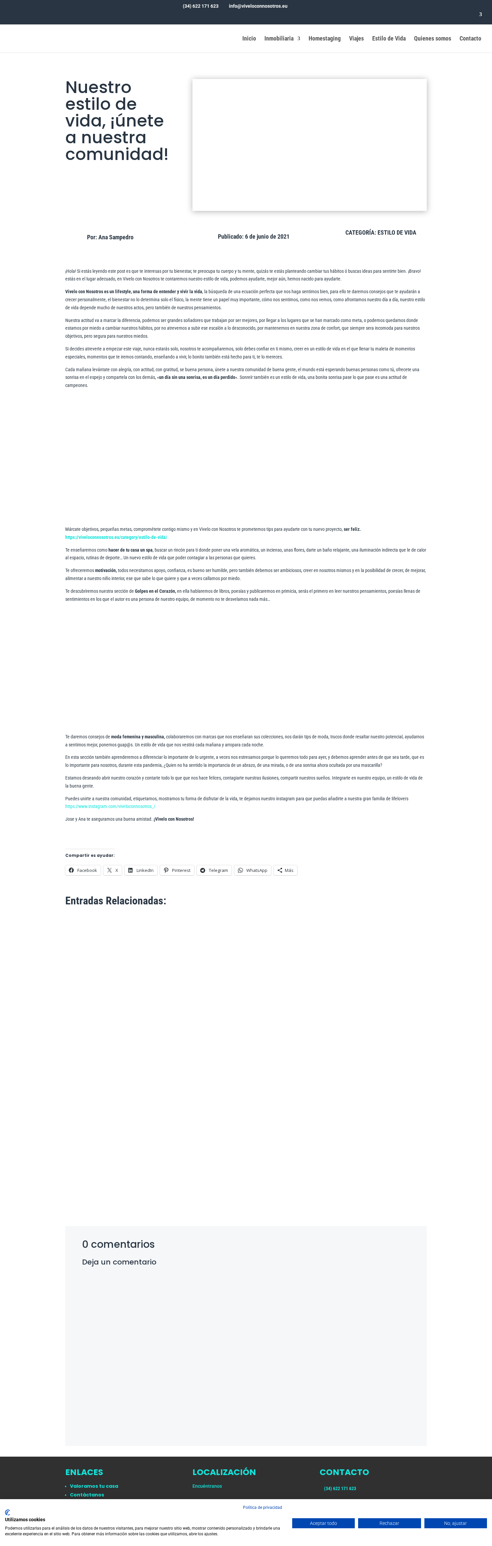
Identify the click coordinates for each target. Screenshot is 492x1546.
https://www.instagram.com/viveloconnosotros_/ (110, 806)
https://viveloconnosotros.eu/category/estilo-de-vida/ (116, 537)
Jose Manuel (91, 1168)
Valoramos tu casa (94, 1486)
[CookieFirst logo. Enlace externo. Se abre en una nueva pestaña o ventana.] (7, 1513)
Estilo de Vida (389, 39)
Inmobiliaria (279, 39)
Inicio (249, 39)
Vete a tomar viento (95, 1158)
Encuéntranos (207, 1486)
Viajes (356, 39)
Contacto (470, 39)
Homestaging (325, 39)
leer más (81, 1178)
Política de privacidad (262, 1507)
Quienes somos (432, 39)
